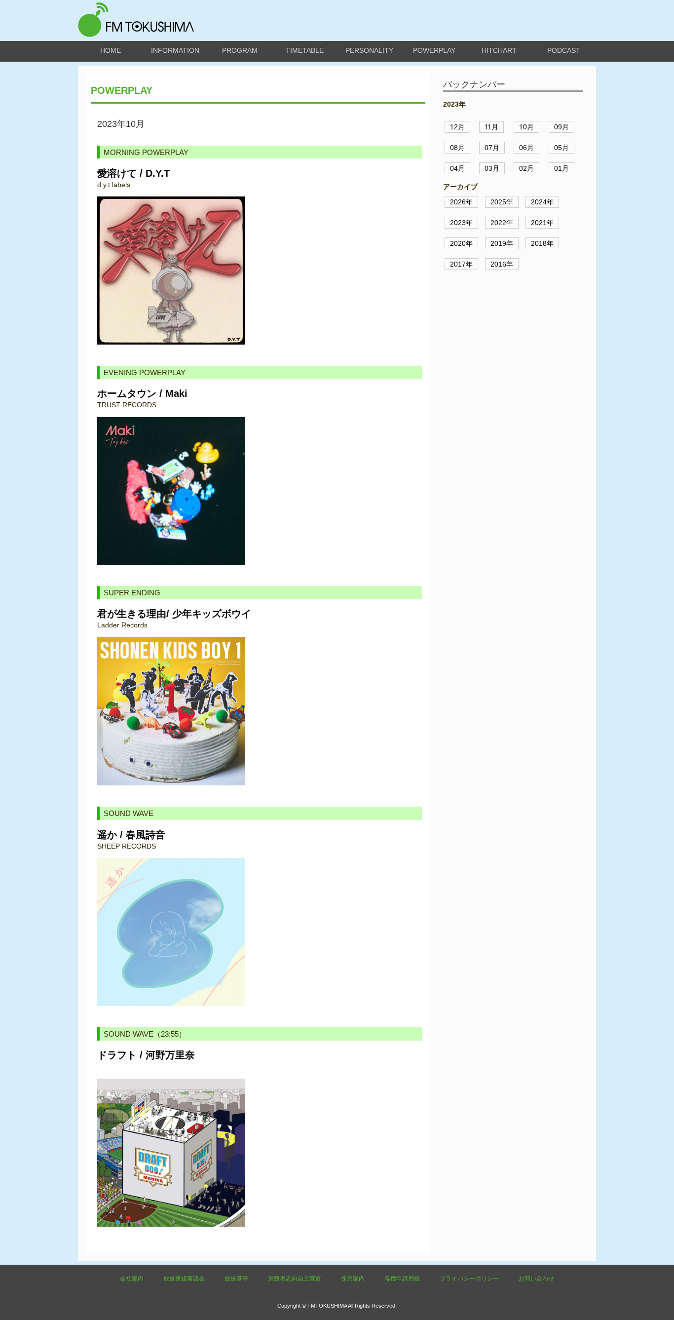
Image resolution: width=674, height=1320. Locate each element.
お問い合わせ (536, 1278)
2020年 (461, 243)
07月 (492, 148)
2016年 (501, 264)
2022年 (501, 223)
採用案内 (353, 1278)
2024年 (542, 202)
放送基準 (236, 1278)
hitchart (499, 50)
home (110, 50)
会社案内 (132, 1278)
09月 (561, 127)
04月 (457, 168)
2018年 (542, 243)
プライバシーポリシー (469, 1278)
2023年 (461, 223)
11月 (491, 127)
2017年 (461, 264)
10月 (526, 127)
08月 (457, 148)
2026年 (461, 202)
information (175, 50)
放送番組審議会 (184, 1278)
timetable (305, 50)
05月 (561, 148)
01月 (561, 168)
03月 (492, 168)
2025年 (501, 202)
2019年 (501, 243)
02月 (526, 168)
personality (369, 50)
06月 (526, 148)
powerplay (434, 50)
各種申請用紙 (402, 1278)
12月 (457, 127)
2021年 (542, 223)
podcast (563, 50)
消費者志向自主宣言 (294, 1278)
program (240, 50)
